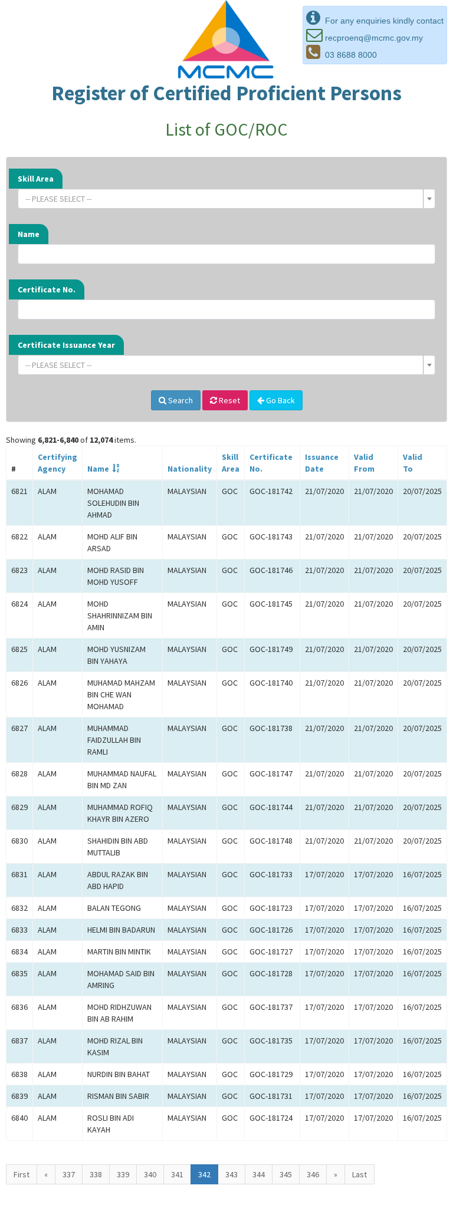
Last (359, 1174)
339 (123, 1174)
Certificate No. (47, 289)
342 (204, 1174)
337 (69, 1174)
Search (179, 400)
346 (313, 1174)
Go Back (279, 400)
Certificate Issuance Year (66, 345)
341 (177, 1174)
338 (96, 1174)
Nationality (190, 468)
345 (286, 1174)
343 (231, 1174)
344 (258, 1174)
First (21, 1174)
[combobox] (226, 199)
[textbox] (223, 199)
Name (29, 234)
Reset (228, 400)
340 (150, 1174)
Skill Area (36, 178)
